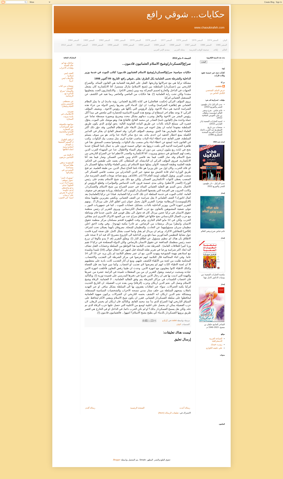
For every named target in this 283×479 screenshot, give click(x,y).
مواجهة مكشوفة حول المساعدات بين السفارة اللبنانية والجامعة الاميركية (66, 129)
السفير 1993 (144, 45)
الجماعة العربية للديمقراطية (215, 339)
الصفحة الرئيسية (137, 408)
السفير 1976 (181, 40)
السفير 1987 (190, 45)
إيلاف (215, 50)
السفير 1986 (206, 45)
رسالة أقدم (90, 408)
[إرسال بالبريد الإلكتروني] (154, 320)
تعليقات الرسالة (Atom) (168, 413)
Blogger (116, 460)
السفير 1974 (212, 40)
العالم (224, 50)
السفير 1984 (73, 40)
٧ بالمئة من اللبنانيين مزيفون (66, 156)
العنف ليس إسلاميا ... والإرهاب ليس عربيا (67, 77)
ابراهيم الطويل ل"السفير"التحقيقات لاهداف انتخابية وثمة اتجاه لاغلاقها (65, 144)
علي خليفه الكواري (214, 348)
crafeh (218, 86)
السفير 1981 (119, 40)
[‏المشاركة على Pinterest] (143, 320)
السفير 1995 (128, 45)
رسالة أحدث (185, 408)
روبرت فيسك (216, 344)
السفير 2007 (82, 45)
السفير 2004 (97, 45)
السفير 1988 (175, 45)
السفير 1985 (221, 45)
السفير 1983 (88, 40)
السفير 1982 (104, 40)
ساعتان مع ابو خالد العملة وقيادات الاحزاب (66, 65)
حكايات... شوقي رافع (186, 14)
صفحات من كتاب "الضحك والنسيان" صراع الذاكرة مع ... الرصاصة (66, 91)
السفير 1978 (150, 40)
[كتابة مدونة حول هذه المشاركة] (151, 320)
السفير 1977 (166, 40)
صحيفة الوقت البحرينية (199, 50)
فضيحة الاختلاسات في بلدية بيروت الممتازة (67, 115)
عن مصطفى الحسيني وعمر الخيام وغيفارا (67, 103)
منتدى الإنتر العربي (162, 50)
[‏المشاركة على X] (149, 320)
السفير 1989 (159, 45)
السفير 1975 (197, 40)
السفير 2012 (66, 45)
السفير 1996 (113, 45)
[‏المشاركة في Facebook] (146, 320)
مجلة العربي (179, 50)
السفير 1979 (135, 40)
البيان (225, 40)
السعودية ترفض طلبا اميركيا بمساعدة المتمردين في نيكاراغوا (66, 167)
